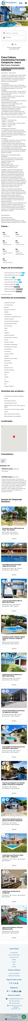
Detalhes (14, 538)
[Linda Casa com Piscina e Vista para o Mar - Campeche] (14, 843)
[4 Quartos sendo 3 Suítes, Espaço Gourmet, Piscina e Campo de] (14, 624)
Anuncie (14, 962)
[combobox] (16, 37)
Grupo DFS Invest (14, 957)
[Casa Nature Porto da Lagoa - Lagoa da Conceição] (14, 552)
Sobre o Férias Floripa (14, 955)
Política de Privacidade (14, 975)
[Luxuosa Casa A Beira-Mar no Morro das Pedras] (14, 588)
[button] (3, 23)
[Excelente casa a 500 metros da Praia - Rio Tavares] (14, 516)
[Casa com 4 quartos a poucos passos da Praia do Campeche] (14, 806)
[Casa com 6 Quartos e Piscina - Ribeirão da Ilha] (14, 915)
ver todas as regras (6, 294)
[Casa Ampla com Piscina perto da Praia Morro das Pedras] (14, 734)
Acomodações (14, 952)
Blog (14, 964)
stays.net (15, 1018)
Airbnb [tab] (3, 460)
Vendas (14, 959)
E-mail (14, 44)
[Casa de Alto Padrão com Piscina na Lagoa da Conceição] (14, 698)
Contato (14, 966)
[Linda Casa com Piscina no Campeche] (14, 879)
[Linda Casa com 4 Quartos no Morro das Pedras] (14, 662)
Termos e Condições (14, 973)
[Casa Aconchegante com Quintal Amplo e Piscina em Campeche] (14, 770)
